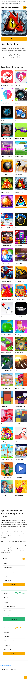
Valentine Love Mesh (7, 85)
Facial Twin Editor (6, 103)
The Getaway (18, 263)
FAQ (7, 669)
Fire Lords (4, 174)
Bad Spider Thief (19, 495)
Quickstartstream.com (10, 7)
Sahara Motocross (20, 281)
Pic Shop (3, 121)
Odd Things (18, 335)
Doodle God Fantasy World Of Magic (11, 210)
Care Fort (3, 495)
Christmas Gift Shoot (7, 228)
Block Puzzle (18, 245)
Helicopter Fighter (20, 139)
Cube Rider (18, 424)
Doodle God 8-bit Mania (21, 210)
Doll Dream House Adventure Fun (10, 424)
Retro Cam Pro (19, 103)
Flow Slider (4, 406)
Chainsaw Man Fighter (7, 477)
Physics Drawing (5, 317)
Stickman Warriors (6, 281)
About (3, 669)
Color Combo (18, 442)
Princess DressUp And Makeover (10, 299)
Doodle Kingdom (19, 192)
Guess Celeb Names (6, 156)
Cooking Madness (6, 442)
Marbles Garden (19, 352)
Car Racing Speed (6, 245)
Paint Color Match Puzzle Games (10, 335)
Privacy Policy (13, 669)
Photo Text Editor (6, 139)
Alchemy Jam (5, 263)
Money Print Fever (6, 352)
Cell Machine (18, 477)
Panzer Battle (18, 317)
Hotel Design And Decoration (9, 388)
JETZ (16, 370)
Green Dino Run (19, 156)
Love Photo (18, 85)
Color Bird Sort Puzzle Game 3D (10, 459)
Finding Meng (18, 174)
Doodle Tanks (5, 192)
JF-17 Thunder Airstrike (7, 370)
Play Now (15, 39)
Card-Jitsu (18, 228)
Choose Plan (14, 584)
